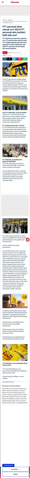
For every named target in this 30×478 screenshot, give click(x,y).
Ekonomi (10, 20)
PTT (7, 79)
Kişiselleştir (14, 469)
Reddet (15, 474)
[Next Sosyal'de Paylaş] (14, 59)
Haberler (4, 20)
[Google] (9, 56)
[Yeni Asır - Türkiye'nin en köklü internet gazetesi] (15, 2)
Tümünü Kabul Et (8, 465)
